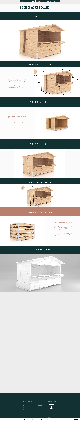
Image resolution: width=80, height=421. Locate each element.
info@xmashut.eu (27, 407)
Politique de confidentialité (44, 419)
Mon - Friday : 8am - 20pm (52, 402)
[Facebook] (39, 405)
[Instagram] (41, 405)
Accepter (76, 419)
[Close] (79, 419)
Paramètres (71, 419)
